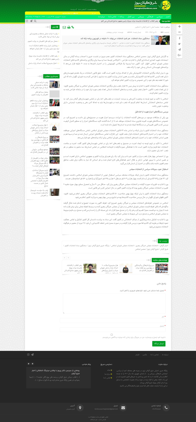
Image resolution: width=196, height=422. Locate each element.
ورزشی (141, 17)
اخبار (168, 17)
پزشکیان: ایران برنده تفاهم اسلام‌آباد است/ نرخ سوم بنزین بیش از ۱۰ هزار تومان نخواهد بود (44, 48)
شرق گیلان (164, 249)
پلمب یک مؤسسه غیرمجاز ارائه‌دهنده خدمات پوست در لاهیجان (39, 193)
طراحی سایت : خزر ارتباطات (98, 419)
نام (163, 316)
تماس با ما (112, 17)
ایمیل (162, 325)
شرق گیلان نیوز (154, 56)
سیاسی (159, 17)
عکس (145, 354)
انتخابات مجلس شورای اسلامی (122, 245)
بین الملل (131, 17)
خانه (108, 370)
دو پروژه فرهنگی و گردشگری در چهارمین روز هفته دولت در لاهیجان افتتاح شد (144, 268)
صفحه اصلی (155, 27)
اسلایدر (137, 27)
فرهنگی (150, 17)
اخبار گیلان (145, 27)
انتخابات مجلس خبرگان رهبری (147, 245)
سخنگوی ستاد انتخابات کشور (75, 245)
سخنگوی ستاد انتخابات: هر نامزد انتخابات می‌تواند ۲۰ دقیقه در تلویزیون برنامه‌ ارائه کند (115, 38)
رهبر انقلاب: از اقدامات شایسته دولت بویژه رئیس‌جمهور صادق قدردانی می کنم (129, 21)
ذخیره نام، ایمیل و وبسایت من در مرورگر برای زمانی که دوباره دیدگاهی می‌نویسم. (133, 337)
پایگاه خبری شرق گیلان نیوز (98, 245)
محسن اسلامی (140, 249)
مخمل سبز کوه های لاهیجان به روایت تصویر (43, 41)
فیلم (137, 354)
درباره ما (101, 17)
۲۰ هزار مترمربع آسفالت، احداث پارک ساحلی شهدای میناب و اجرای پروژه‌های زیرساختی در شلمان (109, 269)
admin (129, 32)
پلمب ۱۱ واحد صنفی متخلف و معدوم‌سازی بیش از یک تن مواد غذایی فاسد (44, 35)
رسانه (122, 17)
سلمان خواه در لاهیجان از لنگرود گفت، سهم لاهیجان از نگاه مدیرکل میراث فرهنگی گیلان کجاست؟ (39, 162)
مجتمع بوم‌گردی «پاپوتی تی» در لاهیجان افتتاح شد (39, 151)
